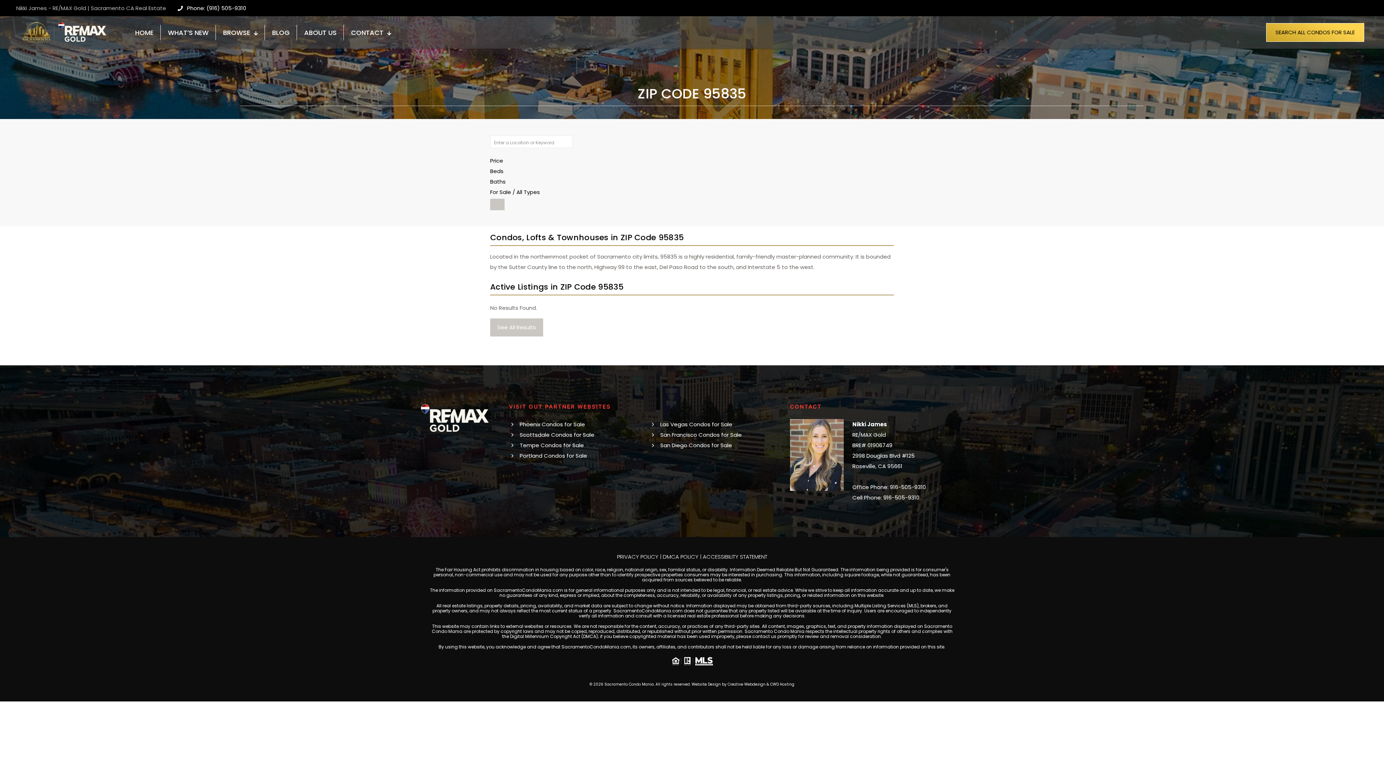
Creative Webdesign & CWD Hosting (761, 684)
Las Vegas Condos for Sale (696, 424)
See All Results (516, 327)
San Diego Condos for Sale (696, 445)
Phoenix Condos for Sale (552, 424)
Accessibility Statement (735, 556)
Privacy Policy (637, 556)
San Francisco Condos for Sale (701, 435)
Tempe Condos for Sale (552, 445)
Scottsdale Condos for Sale (557, 435)
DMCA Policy (680, 556)
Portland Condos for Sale (553, 455)
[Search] (497, 204)
